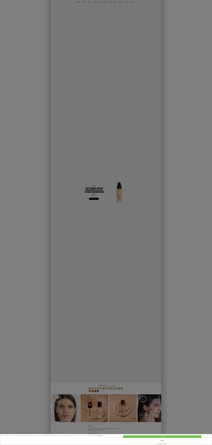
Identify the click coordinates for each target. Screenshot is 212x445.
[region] (106, 439)
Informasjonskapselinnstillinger (162, 443)
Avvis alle (162, 440)
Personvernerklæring (99, 435)
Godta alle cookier (162, 436)
